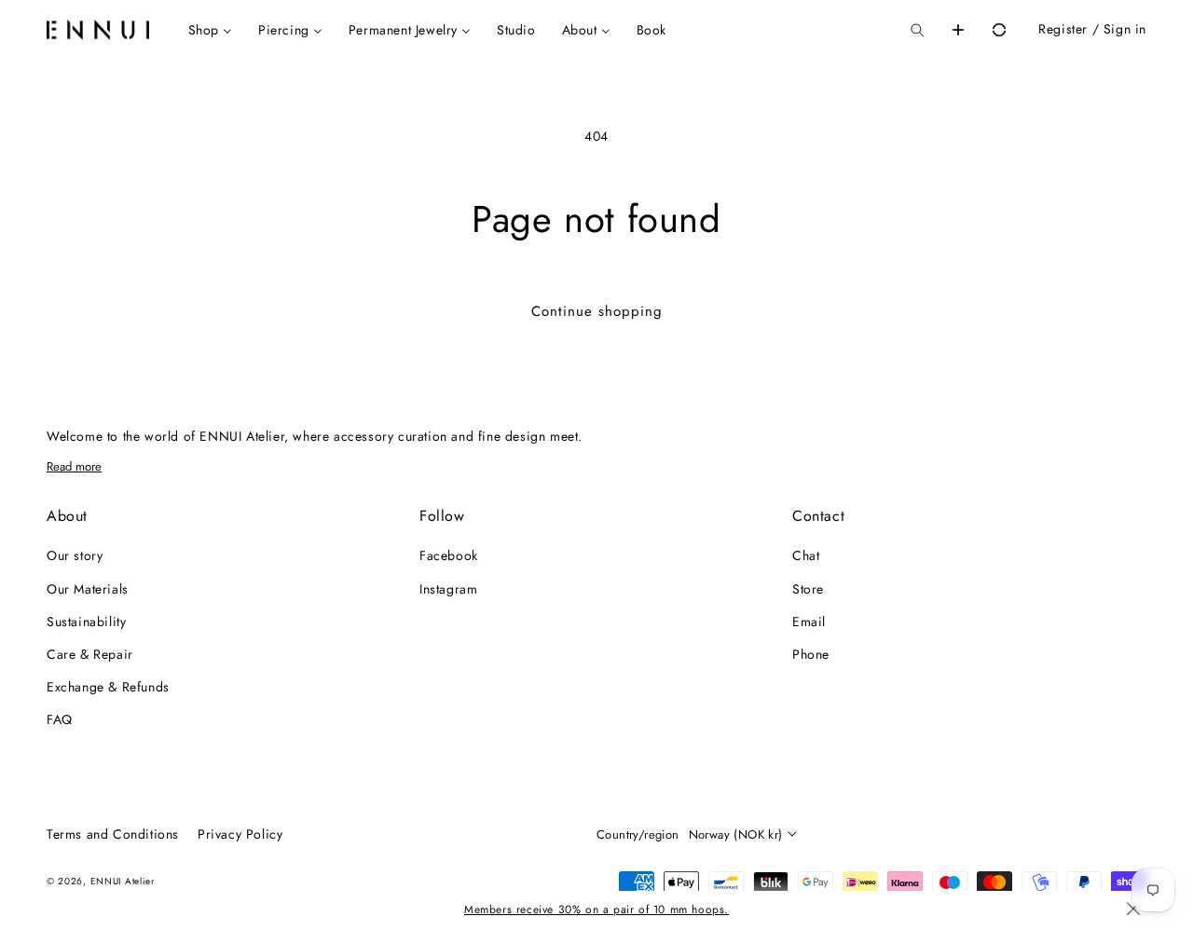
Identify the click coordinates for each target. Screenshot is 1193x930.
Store (808, 589)
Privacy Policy (240, 834)
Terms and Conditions (113, 834)
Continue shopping (597, 311)
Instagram (448, 589)
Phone (811, 654)
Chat (805, 555)
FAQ (60, 719)
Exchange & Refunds (108, 686)
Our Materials (88, 589)
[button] (917, 29)
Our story (75, 555)
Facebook (448, 555)
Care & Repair (90, 654)
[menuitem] (210, 29)
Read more (74, 466)
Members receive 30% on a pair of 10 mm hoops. (596, 909)
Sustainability (86, 621)
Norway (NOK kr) (736, 834)
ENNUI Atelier (122, 881)
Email (809, 621)
